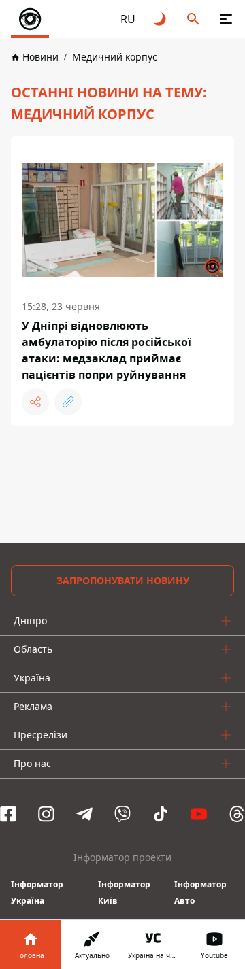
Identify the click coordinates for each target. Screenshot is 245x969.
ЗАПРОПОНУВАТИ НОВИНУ (122, 580)
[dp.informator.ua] (30, 19)
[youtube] (199, 814)
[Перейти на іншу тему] (160, 19)
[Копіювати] (68, 401)
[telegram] (84, 814)
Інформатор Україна (37, 892)
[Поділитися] (35, 401)
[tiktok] (160, 814)
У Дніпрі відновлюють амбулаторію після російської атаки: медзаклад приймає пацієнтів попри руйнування (106, 350)
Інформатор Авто (200, 892)
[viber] (122, 814)
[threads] (237, 814)
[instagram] (46, 814)
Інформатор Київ (124, 892)
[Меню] (226, 19)
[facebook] (8, 814)
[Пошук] (193, 19)
